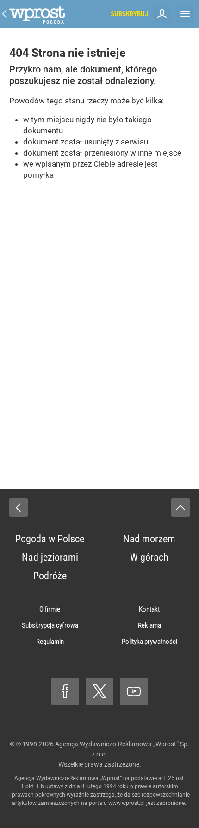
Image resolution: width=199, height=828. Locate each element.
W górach (149, 557)
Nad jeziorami (50, 557)
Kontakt (149, 609)
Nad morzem (149, 539)
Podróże (50, 576)
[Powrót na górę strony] (180, 507)
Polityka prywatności (149, 641)
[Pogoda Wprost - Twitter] (99, 691)
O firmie (49, 609)
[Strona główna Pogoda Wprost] (37, 14)
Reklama (149, 625)
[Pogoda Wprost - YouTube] (134, 691)
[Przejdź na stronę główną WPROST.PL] (4, 14)
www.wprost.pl (126, 803)
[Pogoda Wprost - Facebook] (65, 691)
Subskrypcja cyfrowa (50, 625)
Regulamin (50, 641)
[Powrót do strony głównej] (18, 507)
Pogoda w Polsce (49, 539)
